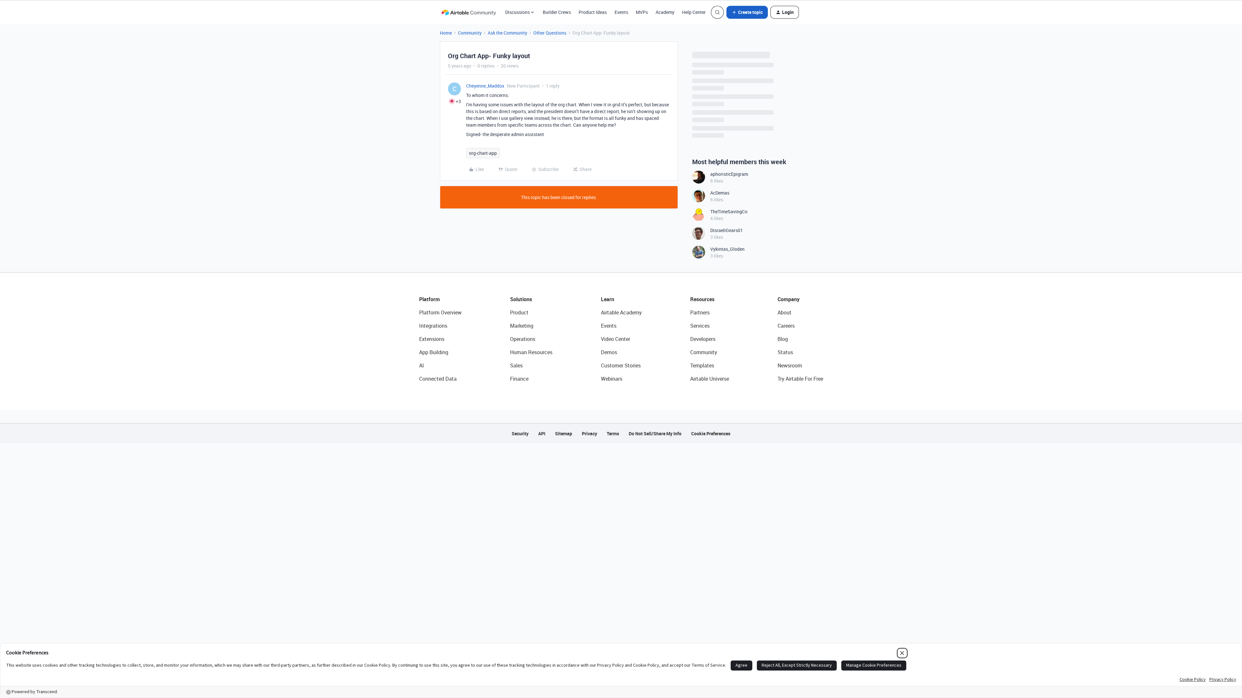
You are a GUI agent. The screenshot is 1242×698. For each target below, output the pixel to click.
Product (519, 312)
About (784, 312)
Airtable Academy (621, 312)
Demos (609, 352)
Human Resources (531, 352)
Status (785, 352)
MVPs (642, 12)
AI (421, 365)
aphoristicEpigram (729, 174)
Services (700, 325)
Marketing (521, 325)
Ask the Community (507, 33)
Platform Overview (440, 312)
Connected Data (438, 378)
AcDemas (719, 193)
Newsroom (790, 365)
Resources (702, 299)
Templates (702, 365)
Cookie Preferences (710, 433)
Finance (519, 378)
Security (520, 433)
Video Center (615, 339)
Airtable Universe (709, 378)
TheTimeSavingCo (728, 211)
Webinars (611, 378)
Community (470, 33)
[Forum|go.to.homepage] (468, 12)
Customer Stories (621, 365)
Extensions (431, 339)
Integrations (433, 325)
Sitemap (563, 433)
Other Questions (549, 33)
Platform (429, 299)
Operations (522, 339)
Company (789, 299)
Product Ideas (593, 12)
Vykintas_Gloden (727, 249)
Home (446, 33)
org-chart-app (483, 153)
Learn (607, 299)
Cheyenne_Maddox (485, 86)
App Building (433, 352)
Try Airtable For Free (800, 378)
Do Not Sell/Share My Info (655, 433)
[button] (747, 12)
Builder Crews (557, 12)
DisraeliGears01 (726, 230)
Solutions (521, 299)
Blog (783, 339)
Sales (516, 365)
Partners (700, 312)
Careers (786, 325)
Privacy (589, 433)
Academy (665, 12)
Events (621, 12)
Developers (702, 339)
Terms (613, 433)
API (541, 433)
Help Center (694, 12)
